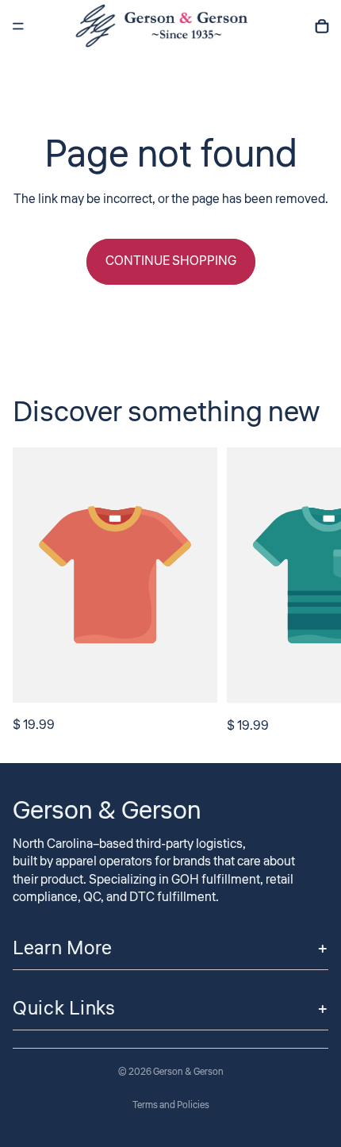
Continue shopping (170, 261)
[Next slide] (310, 591)
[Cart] (322, 26)
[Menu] (18, 26)
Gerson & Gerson (188, 1072)
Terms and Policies (170, 1105)
